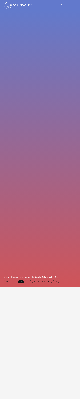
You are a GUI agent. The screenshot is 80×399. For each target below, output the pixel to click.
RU (49, 281)
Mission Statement (59, 5)
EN (7, 281)
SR (56, 281)
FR (14, 281)
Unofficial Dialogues (11, 277)
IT (35, 281)
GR (28, 281)
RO (41, 281)
